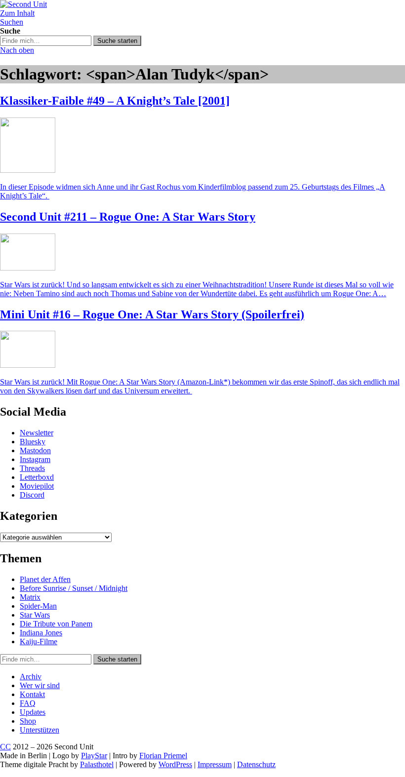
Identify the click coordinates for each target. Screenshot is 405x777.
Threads (32, 468)
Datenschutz (256, 764)
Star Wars (35, 615)
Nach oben (17, 50)
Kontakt (32, 694)
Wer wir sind (40, 685)
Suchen (11, 22)
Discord (32, 495)
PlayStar (94, 755)
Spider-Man (38, 606)
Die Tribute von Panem (56, 624)
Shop (28, 721)
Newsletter (36, 432)
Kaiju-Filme (38, 641)
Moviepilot (37, 486)
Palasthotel (97, 764)
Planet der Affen (45, 579)
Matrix (30, 597)
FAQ (28, 703)
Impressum (215, 764)
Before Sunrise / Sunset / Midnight (73, 588)
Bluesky (32, 441)
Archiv (30, 676)
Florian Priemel (163, 755)
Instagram (35, 459)
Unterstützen (39, 730)
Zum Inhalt (17, 13)
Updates (32, 712)
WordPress (175, 764)
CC (5, 746)
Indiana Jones (41, 632)
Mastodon (35, 450)
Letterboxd (37, 477)
